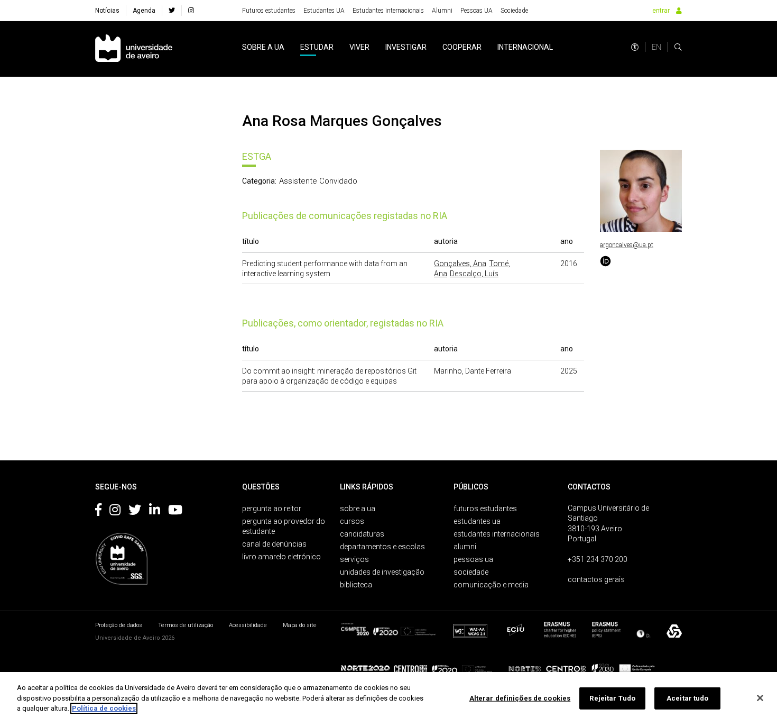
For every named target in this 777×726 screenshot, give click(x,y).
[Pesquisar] (678, 47)
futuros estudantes (485, 508)
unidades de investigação (382, 572)
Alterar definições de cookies (520, 698)
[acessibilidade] (635, 47)
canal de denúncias (274, 544)
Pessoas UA (476, 10)
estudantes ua (477, 521)
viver (359, 47)
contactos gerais (596, 579)
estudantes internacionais (497, 534)
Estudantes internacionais (388, 10)
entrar (661, 10)
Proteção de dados (118, 625)
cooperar (462, 47)
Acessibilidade (248, 625)
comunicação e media (491, 584)
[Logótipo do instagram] (115, 511)
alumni (465, 546)
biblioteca (356, 584)
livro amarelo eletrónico (281, 556)
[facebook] (172, 10)
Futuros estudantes (268, 10)
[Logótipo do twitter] (134, 511)
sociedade (471, 572)
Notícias (107, 10)
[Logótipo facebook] (98, 511)
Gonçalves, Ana (460, 263)
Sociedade (514, 10)
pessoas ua (473, 559)
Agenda (144, 10)
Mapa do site (300, 625)
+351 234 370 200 (597, 559)
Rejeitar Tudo (612, 698)
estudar (317, 47)
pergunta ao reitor (271, 508)
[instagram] (191, 10)
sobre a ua (263, 47)
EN (656, 47)
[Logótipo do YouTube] (175, 511)
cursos (352, 521)
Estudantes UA (324, 10)
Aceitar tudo (688, 698)
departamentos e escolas (382, 546)
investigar (406, 47)
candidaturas (362, 534)
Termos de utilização (185, 625)
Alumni (442, 10)
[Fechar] (760, 698)
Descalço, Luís (474, 273)
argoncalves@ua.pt (626, 245)
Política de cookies (104, 708)
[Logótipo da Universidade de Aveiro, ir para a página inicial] (133, 48)
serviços (354, 559)
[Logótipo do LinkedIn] (154, 511)
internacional (525, 47)
